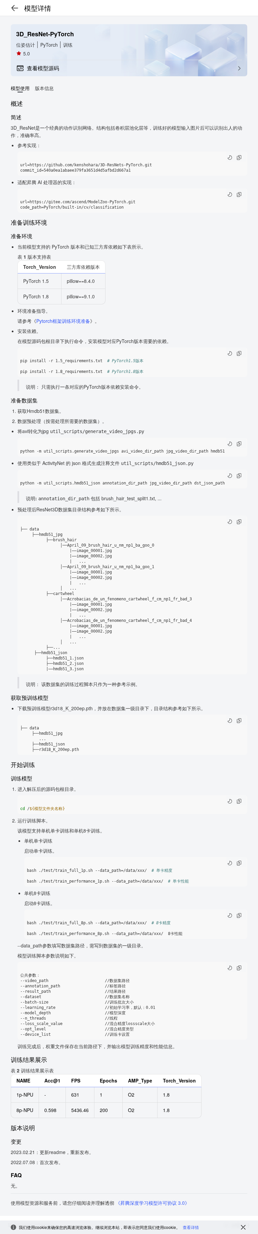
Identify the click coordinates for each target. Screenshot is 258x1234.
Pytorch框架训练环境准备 (63, 320)
